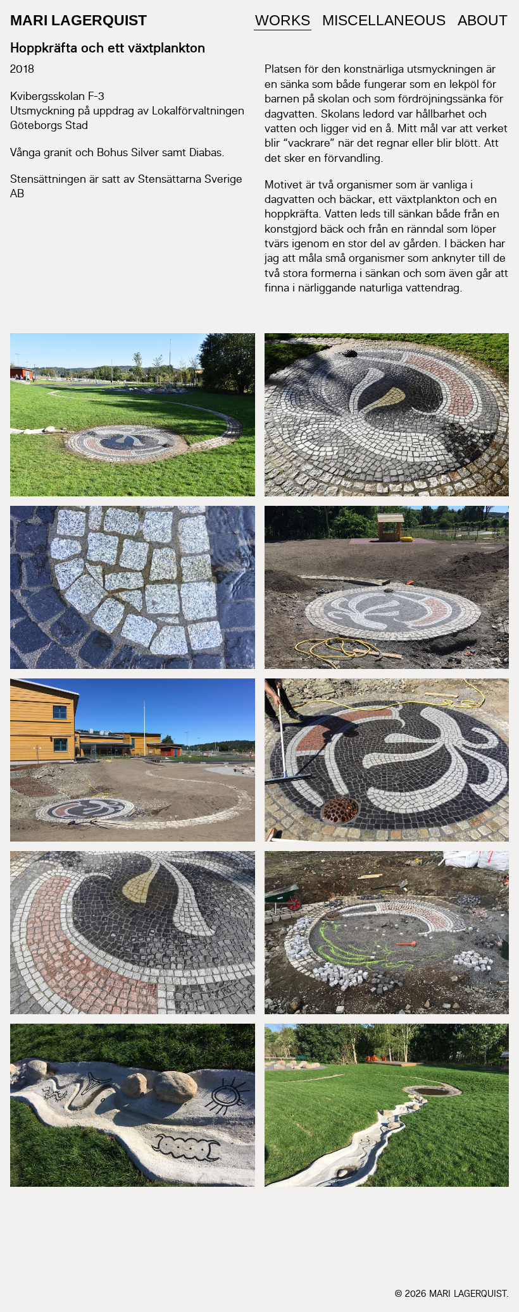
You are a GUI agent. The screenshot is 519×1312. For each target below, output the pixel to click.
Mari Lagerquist (78, 20)
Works (282, 20)
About (483, 20)
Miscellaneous (384, 20)
